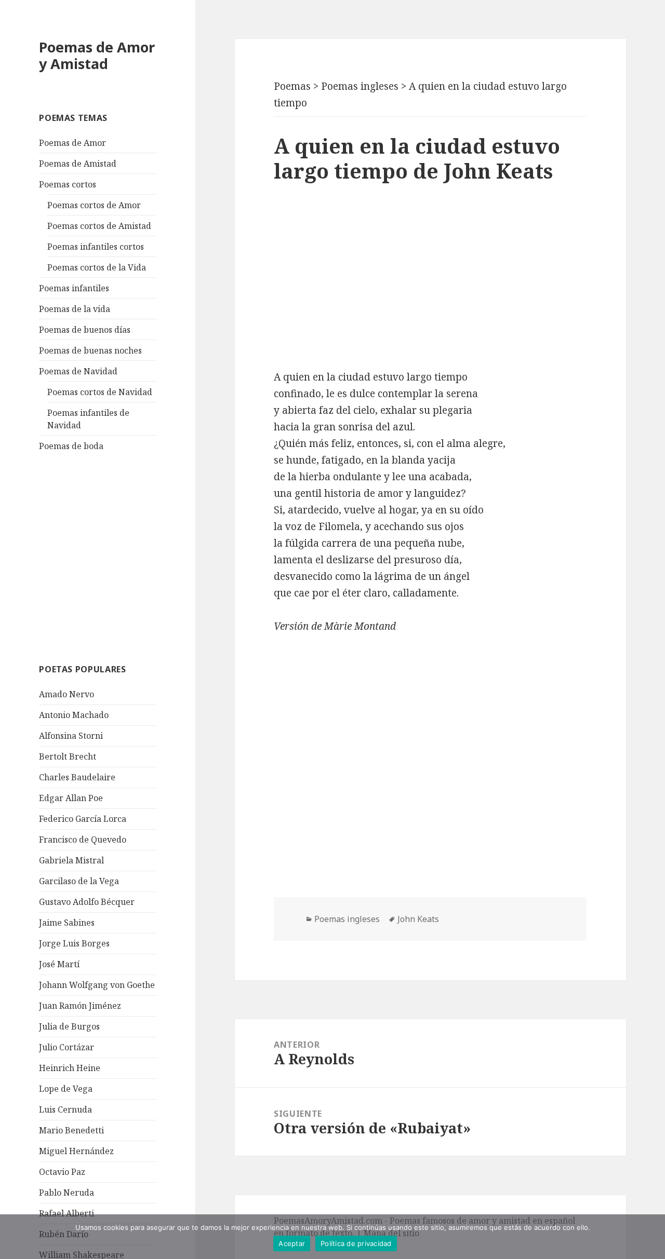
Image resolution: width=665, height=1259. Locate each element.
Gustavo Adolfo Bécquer (87, 902)
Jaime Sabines (67, 922)
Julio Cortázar (66, 1047)
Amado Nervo (66, 694)
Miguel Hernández (76, 1151)
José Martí (59, 964)
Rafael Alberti (66, 1213)
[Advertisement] (117, 556)
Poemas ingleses (347, 919)
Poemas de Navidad (78, 371)
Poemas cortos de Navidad (99, 392)
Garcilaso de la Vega (79, 881)
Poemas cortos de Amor (94, 205)
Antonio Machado (74, 715)
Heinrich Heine (69, 1068)
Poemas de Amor (72, 142)
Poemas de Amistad (77, 163)
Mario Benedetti (71, 1130)
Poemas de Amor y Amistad (97, 55)
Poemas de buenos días (84, 329)
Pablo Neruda (66, 1192)
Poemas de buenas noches (90, 350)
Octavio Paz (62, 1171)
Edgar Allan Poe (71, 798)
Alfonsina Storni (71, 735)
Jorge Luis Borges (74, 943)
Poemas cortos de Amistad (99, 226)
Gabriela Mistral (71, 860)
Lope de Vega (65, 1088)
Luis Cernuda (65, 1109)
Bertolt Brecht (67, 756)
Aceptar (291, 1243)
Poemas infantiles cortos (95, 246)
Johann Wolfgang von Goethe (97, 985)
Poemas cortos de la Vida (96, 267)
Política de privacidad (356, 1243)
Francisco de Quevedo (82, 839)
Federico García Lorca (82, 818)
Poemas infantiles (74, 288)
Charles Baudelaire (77, 777)
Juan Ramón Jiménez (80, 1005)
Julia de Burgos (69, 1026)
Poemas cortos (67, 184)
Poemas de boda (71, 446)
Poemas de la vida (74, 309)
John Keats (418, 919)
